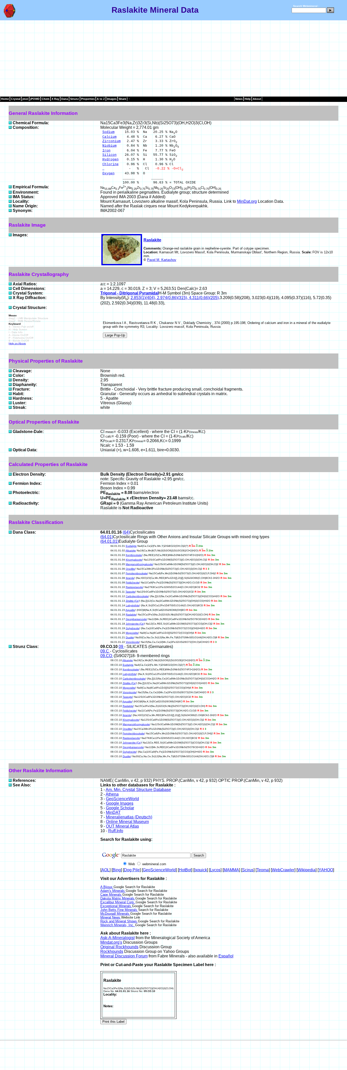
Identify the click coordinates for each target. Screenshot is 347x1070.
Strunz (74, 98)
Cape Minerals (111, 894)
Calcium (109, 137)
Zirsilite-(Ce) (132, 600)
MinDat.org (247, 201)
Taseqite (130, 591)
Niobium (109, 146)
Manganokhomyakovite (139, 564)
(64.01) (106, 537)
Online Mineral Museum (127, 821)
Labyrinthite (132, 605)
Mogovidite (132, 632)
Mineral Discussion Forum (124, 956)
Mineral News (110, 917)
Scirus (248, 870)
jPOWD (35, 98)
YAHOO (326, 870)
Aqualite (130, 610)
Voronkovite (132, 642)
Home (5, 98)
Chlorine (110, 164)
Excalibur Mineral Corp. (118, 902)
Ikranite (130, 578)
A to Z (101, 98)
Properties (88, 98)
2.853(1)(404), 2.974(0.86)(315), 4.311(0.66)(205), (175, 298)
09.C (105, 651)
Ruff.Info (115, 831)
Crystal (15, 98)
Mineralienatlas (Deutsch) (129, 817)
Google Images (119, 803)
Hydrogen (110, 159)
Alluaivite (130, 550)
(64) (126, 532)
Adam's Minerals (113, 891)
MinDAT (113, 812)
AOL (105, 870)
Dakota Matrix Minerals (117, 898)
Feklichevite (132, 582)
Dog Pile (132, 870)
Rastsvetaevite (134, 587)
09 (121, 646)
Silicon (109, 155)
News (239, 98)
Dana (64, 98)
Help (248, 98)
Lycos (215, 870)
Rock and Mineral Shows (119, 921)
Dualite (130, 637)
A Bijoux (107, 887)
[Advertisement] (173, 58)
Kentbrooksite (134, 555)
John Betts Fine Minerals (119, 910)
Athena (112, 794)
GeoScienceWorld (122, 799)
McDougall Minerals (115, 914)
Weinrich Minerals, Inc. (117, 925)
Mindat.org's (111, 942)
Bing (117, 870)
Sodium (108, 132)
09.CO (106, 656)
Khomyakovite (134, 559)
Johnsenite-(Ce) (135, 623)
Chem (46, 98)
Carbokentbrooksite (137, 596)
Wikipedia (306, 870)
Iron (106, 150)
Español (225, 956)
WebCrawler (283, 870)
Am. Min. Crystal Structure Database (138, 789)
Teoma (263, 870)
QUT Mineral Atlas (122, 826)
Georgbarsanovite (136, 619)
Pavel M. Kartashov (161, 260)
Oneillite (130, 568)
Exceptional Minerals (116, 906)
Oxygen (108, 173)
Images (112, 98)
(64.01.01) (109, 541)
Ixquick (200, 870)
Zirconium (111, 141)
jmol (25, 98)
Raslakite (152, 240)
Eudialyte (131, 546)
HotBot (185, 870)
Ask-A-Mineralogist (117, 938)
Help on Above (17, 343)
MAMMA (231, 870)
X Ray (55, 98)
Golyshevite (132, 628)
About (257, 98)
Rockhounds (111, 951)
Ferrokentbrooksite (137, 573)
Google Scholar (120, 808)
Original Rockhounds (119, 947)
